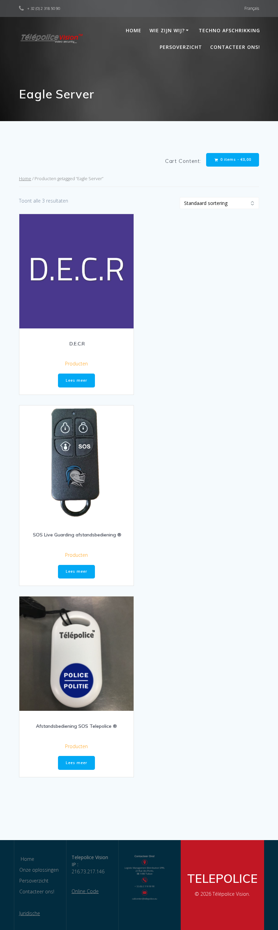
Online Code (85, 891)
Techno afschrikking (229, 30)
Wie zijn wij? (167, 30)
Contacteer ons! (235, 47)
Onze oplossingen (39, 870)
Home (132, 30)
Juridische (29, 913)
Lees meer (76, 380)
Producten (76, 363)
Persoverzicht (181, 47)
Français (251, 8)
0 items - (235, 159)
